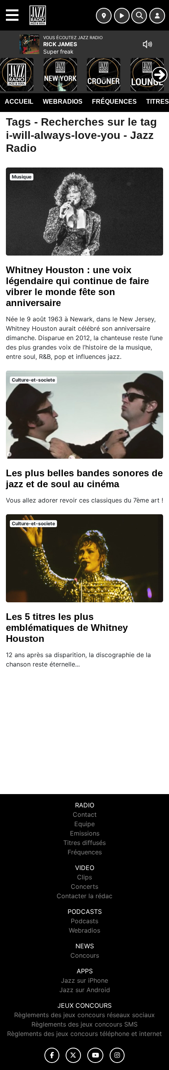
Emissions (84, 833)
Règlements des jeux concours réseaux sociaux (84, 1015)
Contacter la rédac (84, 896)
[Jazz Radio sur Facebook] (51, 1055)
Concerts (84, 886)
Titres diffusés (84, 843)
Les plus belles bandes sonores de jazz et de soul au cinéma (84, 478)
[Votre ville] (104, 15)
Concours (84, 955)
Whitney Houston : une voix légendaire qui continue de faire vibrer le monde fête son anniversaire (77, 286)
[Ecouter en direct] (122, 15)
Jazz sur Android (84, 990)
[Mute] (147, 44)
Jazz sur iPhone (84, 980)
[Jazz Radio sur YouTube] (95, 1055)
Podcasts (84, 921)
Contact (85, 814)
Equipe (84, 824)
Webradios (63, 101)
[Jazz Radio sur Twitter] (73, 1055)
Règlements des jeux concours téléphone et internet (84, 1034)
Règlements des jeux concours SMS (84, 1024)
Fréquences (114, 101)
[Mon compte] (157, 15)
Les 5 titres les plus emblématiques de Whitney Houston (67, 627)
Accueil (19, 101)
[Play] (10, 69)
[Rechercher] (139, 15)
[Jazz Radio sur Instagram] (117, 1055)
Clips (84, 877)
